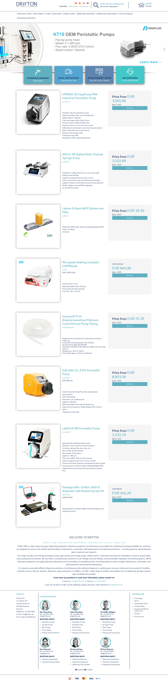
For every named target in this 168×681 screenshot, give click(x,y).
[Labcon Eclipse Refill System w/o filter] (38, 226)
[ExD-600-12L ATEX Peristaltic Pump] (38, 388)
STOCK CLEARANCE (126, 14)
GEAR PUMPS (57, 14)
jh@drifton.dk (75, 616)
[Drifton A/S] (26, 4)
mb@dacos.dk (75, 653)
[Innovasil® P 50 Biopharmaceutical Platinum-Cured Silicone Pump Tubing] (38, 334)
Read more (130, 108)
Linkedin (89, 670)
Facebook (80, 670)
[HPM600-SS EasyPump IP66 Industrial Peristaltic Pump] (38, 112)
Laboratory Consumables (107, 14)
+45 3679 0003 (108, 651)
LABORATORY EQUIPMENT (85, 14)
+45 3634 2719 (108, 614)
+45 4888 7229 (78, 614)
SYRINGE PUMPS (69, 14)
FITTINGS (47, 14)
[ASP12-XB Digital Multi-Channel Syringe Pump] (38, 172)
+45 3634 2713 (78, 651)
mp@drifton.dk (105, 653)
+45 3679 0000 (132, 80)
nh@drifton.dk (45, 616)
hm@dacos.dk (45, 653)
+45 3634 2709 (48, 614)
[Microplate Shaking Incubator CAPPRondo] (38, 280)
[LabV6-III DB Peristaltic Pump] (38, 446)
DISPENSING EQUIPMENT (26, 18)
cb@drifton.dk (105, 616)
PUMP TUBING (38, 14)
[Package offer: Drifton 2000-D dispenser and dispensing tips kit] (38, 505)
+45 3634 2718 (48, 651)
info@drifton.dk (77, 581)
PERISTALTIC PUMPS (24, 14)
